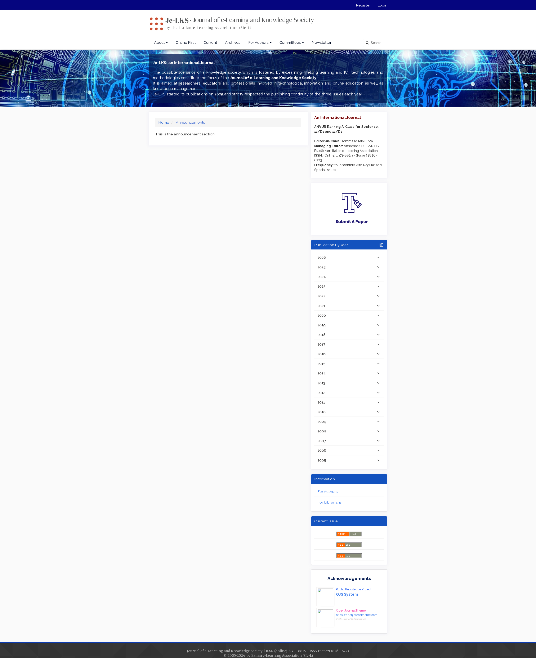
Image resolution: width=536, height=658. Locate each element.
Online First (186, 42)
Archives (232, 42)
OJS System (347, 594)
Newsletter (321, 42)
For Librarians (329, 502)
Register (363, 5)
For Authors (327, 491)
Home (163, 122)
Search (375, 43)
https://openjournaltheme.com (357, 615)
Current (210, 42)
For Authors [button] (258, 42)
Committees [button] (291, 42)
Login (382, 5)
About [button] (160, 42)
